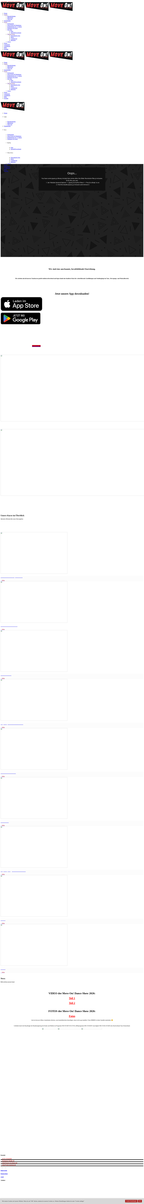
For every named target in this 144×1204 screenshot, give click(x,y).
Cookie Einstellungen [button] (131, 1201)
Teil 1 (72, 998)
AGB (2, 1177)
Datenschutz (4, 1173)
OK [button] (140, 1201)
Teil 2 (72, 1002)
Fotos (72, 1016)
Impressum (4, 1170)
